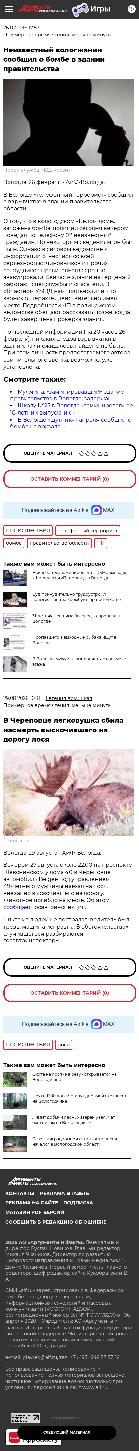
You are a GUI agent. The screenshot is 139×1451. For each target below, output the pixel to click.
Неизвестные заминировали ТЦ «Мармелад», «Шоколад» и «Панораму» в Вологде (79, 575)
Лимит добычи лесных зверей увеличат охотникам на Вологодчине (73, 1120)
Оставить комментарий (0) (69, 479)
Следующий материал (66, 1432)
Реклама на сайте (31, 1203)
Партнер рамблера (64, 1418)
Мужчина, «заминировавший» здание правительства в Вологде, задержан (67, 395)
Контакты (19, 1193)
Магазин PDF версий (34, 1212)
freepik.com (17, 840)
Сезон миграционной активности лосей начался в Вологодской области (74, 1141)
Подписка (78, 1203)
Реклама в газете (64, 1193)
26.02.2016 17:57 (21, 28)
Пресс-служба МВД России (37, 170)
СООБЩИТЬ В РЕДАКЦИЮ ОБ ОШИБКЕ (55, 1222)
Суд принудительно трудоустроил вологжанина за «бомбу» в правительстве (76, 597)
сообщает (17, 907)
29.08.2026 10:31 (21, 698)
